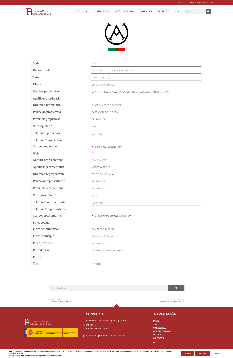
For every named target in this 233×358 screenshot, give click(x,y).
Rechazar (202, 353)
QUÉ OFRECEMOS (125, 11)
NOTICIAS (146, 11)
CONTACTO (163, 11)
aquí (59, 356)
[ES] (176, 11)
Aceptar (188, 353)
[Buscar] (208, 11)
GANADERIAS (102, 11)
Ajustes (217, 353)
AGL (87, 11)
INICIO (76, 11)
